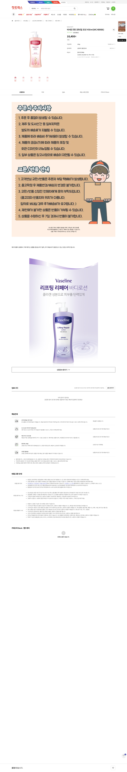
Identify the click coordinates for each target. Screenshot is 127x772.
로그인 (91, 2)
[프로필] (113, 8)
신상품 (59, 14)
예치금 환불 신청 (121, 40)
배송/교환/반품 (84, 92)
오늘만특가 (38, 14)
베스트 (53, 14)
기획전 (119, 36)
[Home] (12, 20)
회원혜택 (96, 2)
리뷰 (42, 92)
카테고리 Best (105, 92)
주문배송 (103, 2)
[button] (113, 29)
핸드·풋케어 (49, 21)
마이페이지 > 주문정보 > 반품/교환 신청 (37, 483)
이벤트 (65, 14)
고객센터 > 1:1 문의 (69, 483)
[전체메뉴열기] (13, 14)
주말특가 (46, 14)
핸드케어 (57, 21)
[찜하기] (113, 768)
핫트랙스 (34, 8)
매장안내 (108, 2)
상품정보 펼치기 (62, 370)
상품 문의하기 (110, 388)
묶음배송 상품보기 (95, 57)
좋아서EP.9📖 (82, 14)
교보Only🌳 (92, 14)
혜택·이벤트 (120, 33)
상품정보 (22, 92)
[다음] (60, 50)
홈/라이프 (17, 21)
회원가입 (87, 2)
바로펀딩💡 (72, 14)
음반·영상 (29, 14)
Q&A (63, 92)
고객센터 (113, 2)
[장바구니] (107, 8)
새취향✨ (21, 14)
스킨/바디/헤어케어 (37, 21)
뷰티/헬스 (25, 21)
